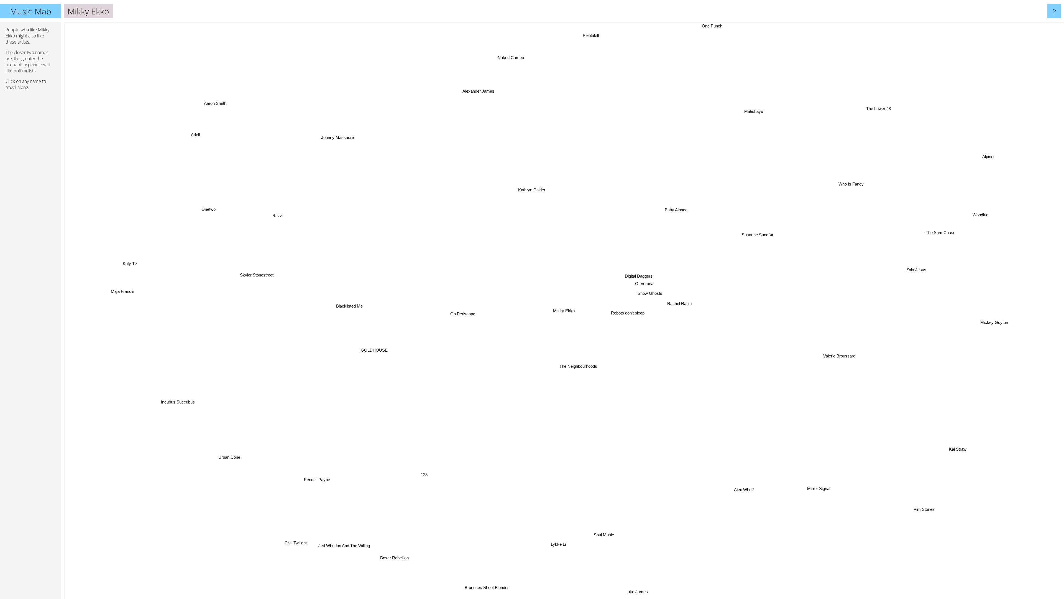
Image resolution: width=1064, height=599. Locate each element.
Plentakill (591, 35)
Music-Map (30, 11)
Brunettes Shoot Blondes (484, 586)
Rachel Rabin (681, 301)
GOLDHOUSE (377, 354)
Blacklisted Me (350, 311)
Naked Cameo (510, 57)
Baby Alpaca (675, 209)
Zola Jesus (914, 264)
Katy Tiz (129, 264)
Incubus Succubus (178, 402)
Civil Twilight (299, 544)
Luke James (636, 591)
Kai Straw (954, 452)
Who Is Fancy (851, 184)
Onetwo (200, 223)
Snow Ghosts (650, 292)
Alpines (989, 157)
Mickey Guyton (993, 323)
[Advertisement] (30, 179)
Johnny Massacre (336, 137)
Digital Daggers (638, 275)
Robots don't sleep (629, 311)
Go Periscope (464, 315)
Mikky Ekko (564, 310)
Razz (276, 216)
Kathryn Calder (572, 181)
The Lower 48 (879, 109)
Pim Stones (922, 509)
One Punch (715, 26)
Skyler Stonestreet (255, 283)
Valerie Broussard (838, 357)
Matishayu (754, 111)
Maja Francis (122, 296)
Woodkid (979, 211)
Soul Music (604, 534)
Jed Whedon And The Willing (344, 545)
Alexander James (469, 92)
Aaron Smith (222, 97)
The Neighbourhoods (576, 366)
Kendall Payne (318, 480)
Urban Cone (223, 450)
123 (417, 472)
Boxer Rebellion (390, 556)
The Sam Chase (941, 233)
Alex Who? (749, 487)
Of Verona (644, 283)
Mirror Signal (817, 488)
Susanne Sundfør (757, 232)
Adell (194, 135)
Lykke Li (546, 543)
